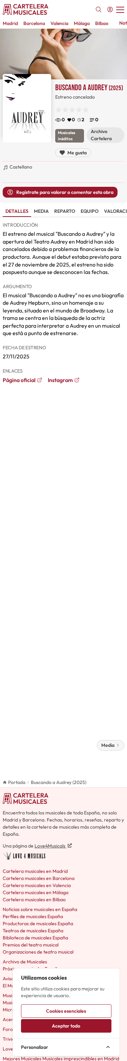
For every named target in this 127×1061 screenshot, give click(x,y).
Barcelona (34, 23)
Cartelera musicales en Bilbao (34, 899)
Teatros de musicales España (33, 931)
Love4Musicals (50, 846)
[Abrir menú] (120, 9)
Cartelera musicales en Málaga (35, 892)
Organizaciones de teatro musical (38, 952)
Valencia (59, 23)
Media (41, 211)
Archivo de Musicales (25, 962)
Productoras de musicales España (38, 923)
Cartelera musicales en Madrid (35, 871)
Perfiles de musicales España (33, 916)
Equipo (90, 211)
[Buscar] (98, 9)
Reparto (64, 211)
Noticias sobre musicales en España (40, 909)
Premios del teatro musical (31, 945)
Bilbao (101, 23)
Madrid (10, 23)
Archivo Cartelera (101, 135)
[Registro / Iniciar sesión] (110, 9)
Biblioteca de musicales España (35, 938)
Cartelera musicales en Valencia (37, 885)
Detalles (16, 211)
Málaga (82, 23)
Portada (16, 782)
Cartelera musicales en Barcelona (39, 878)
